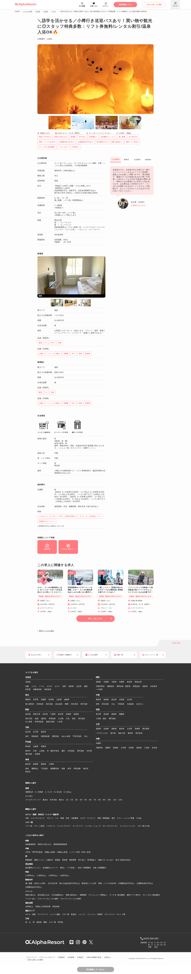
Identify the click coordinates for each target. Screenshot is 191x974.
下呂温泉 (44, 768)
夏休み (45, 800)
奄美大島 (121, 733)
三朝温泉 (120, 704)
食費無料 (83, 895)
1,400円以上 (53, 875)
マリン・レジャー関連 (125, 818)
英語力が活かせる (44, 844)
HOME (17, 11)
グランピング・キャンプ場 (114, 914)
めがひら (139, 704)
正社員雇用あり (58, 895)
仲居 (27, 818)
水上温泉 (28, 722)
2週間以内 (29, 792)
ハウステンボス (102, 733)
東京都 (28, 714)
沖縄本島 (99, 748)
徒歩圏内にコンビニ (33, 868)
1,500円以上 (64, 875)
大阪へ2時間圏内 (99, 868)
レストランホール (38, 818)
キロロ (53, 11)
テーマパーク (43, 914)
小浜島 (146, 748)
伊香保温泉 (39, 722)
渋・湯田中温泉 (53, 751)
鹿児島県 (145, 729)
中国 (98, 695)
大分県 (129, 729)
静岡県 (35, 764)
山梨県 (35, 746)
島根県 (106, 699)
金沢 (27, 736)
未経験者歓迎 (30, 844)
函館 (86, 686)
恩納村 (115, 748)
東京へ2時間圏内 (84, 868)
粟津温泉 (55, 736)
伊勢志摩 (77, 768)
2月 (71, 800)
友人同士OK (53, 883)
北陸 (27, 727)
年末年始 (53, 800)
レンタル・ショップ (93, 826)
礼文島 (78, 686)
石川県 (35, 732)
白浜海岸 (153, 686)
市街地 (60, 922)
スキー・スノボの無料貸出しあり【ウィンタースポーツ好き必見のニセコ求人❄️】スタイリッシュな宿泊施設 (50, 589)
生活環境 (137, 160)
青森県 (28, 699)
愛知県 (43, 764)
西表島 (139, 748)
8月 (99, 800)
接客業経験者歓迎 (60, 844)
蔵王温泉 (49, 704)
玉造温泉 (130, 704)
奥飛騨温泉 (54, 768)
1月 (67, 800)
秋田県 (51, 699)
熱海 (27, 768)
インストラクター (64, 826)
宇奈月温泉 (77, 736)
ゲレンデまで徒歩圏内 (151, 895)
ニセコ (34, 686)
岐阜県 (28, 764)
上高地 (41, 751)
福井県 (43, 732)
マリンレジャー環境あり (97, 895)
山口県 (129, 699)
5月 (85, 800)
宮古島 (154, 748)
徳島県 (114, 714)
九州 (98, 724)
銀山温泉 (58, 704)
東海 (27, 760)
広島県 (121, 699)
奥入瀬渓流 (29, 704)
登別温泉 (47, 689)
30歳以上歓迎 (50, 852)
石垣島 (131, 748)
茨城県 (68, 714)
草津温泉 (52, 718)
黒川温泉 (139, 733)
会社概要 (71, 957)
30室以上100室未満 (42, 906)
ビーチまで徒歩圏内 (117, 895)
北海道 (37, 11)
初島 (63, 768)
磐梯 (66, 704)
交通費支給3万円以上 (126, 883)
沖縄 (98, 739)
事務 (62, 818)
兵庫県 (121, 682)
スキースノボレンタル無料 (48, 899)
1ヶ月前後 (39, 792)
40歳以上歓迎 (62, 852)
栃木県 (60, 714)
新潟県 (28, 746)
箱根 (36, 718)
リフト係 (28, 826)
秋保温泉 (40, 704)
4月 (81, 800)
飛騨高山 (34, 768)
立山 (86, 736)
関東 (27, 710)
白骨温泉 (71, 751)
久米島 (123, 748)
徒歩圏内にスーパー (50, 868)
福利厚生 (148, 160)
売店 (67, 818)
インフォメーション (127, 826)
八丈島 (59, 722)
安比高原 (74, 704)
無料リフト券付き (134, 895)
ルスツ (57, 686)
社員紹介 (80, 957)
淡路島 (145, 686)
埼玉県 (45, 714)
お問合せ (107, 957)
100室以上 (29, 906)
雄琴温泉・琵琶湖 (123, 686)
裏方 (113, 818)
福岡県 (98, 729)
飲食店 (73, 914)
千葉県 (53, 714)
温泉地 (39, 922)
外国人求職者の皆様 (94, 957)
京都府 (106, 682)
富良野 (28, 689)
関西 (98, 677)
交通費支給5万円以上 (33, 887)
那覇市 (108, 748)
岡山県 (114, 699)
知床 (64, 686)
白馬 (35, 751)
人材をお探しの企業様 (35, 960)
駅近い (62, 868)
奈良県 (129, 682)
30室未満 (55, 906)
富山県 (28, 732)
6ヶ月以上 (67, 792)
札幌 (27, 686)
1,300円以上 (41, 875)
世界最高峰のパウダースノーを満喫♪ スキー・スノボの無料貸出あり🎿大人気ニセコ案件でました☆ (80, 589)
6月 (90, 800)
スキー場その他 (143, 826)
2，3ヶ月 (48, 792)
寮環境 (126, 160)
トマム (41, 686)
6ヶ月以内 (58, 792)
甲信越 (28, 742)
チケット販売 (39, 826)
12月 (120, 800)
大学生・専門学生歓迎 (34, 852)
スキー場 (65, 914)
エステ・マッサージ (88, 818)
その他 (138, 818)
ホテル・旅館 (30, 914)
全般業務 (74, 818)
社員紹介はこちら (138, 205)
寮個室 (57, 860)
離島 (45, 922)
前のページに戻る (46, 631)
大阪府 (114, 682)
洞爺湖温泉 (37, 689)
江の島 (61, 718)
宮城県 (43, 699)
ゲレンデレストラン (110, 826)
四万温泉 (81, 718)
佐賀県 (106, 729)
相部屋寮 (72, 860)
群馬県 (76, 714)
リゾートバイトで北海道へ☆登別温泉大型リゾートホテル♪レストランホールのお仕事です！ (140, 589)
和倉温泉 (34, 736)
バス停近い (71, 868)
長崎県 (114, 729)
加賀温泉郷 (45, 736)
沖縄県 (98, 743)
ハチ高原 (99, 689)
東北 (27, 695)
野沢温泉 (80, 751)
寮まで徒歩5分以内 (123, 860)
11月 (115, 800)
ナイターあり (30, 899)
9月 (104, 800)
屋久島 (113, 733)
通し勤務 (28, 883)
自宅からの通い (40, 883)
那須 (74, 718)
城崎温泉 (110, 686)
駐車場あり (92, 860)
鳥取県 (98, 699)
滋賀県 (98, 682)
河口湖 (89, 751)
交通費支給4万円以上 (145, 883)
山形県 (59, 699)
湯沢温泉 (28, 754)
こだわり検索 (27, 11)
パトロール (51, 826)
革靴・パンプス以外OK (107, 883)
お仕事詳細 (115, 159)
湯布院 (130, 733)
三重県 (51, 764)
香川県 (98, 714)
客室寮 (64, 860)
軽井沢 (28, 751)
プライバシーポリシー (47, 957)
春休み (61, 800)
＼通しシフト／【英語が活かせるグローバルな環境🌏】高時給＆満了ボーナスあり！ (110, 589)
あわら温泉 (66, 736)
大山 (113, 704)
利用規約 (61, 957)
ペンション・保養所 (95, 914)
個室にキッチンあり (106, 860)
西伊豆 (28, 772)
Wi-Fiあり (82, 860)
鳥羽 (69, 768)
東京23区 (28, 718)
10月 (109, 800)
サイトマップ (31, 957)
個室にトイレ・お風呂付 (43, 860)
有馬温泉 (136, 686)
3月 (76, 800)
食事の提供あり (72, 895)
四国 (98, 710)
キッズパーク (78, 826)
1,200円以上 (30, 875)
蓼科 (63, 751)
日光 (68, 718)
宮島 (97, 704)
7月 (95, 800)
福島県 (66, 699)
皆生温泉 (105, 704)
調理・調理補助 (104, 818)
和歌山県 (138, 682)
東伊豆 (85, 768)
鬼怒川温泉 (50, 722)
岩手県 (35, 699)
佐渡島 (37, 754)
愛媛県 (121, 714)
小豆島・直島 (101, 718)
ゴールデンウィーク (33, 800)
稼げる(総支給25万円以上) (70, 883)
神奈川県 (36, 714)
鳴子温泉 (84, 704)
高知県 (106, 714)
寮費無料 (28, 860)
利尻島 (71, 686)
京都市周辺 (100, 686)
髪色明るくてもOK (89, 883)
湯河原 (43, 718)
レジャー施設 (55, 914)
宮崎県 (137, 729)
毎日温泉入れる (44, 895)
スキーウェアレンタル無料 (70, 899)
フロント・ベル (53, 818)
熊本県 (121, 729)
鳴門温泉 (112, 718)
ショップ (81, 914)
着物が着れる (30, 895)
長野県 (43, 746)
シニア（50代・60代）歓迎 (79, 852)
